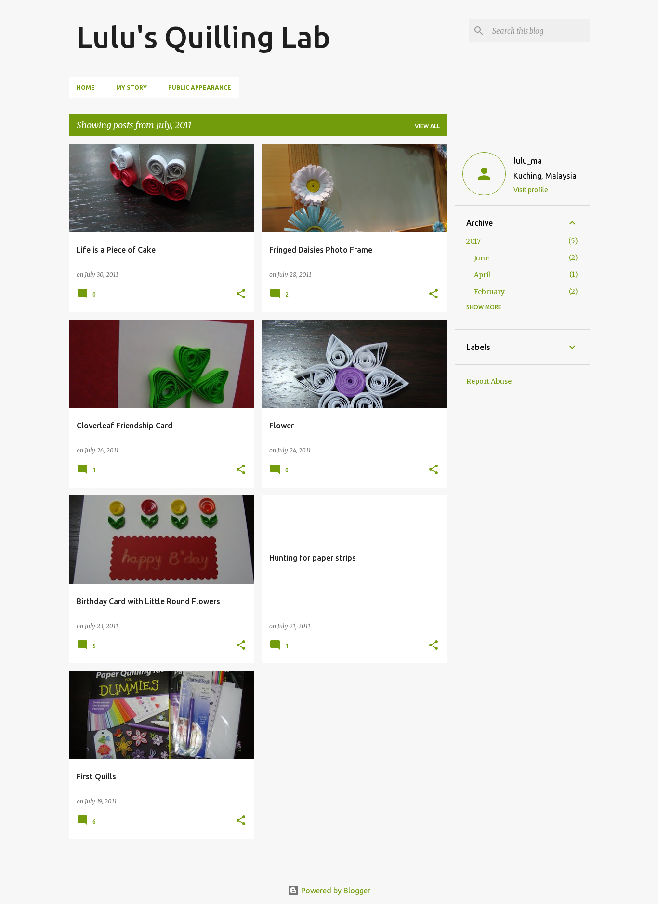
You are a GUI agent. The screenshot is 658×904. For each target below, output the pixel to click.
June (481, 258)
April (482, 275)
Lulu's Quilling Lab (203, 36)
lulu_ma (527, 160)
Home (86, 87)
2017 (473, 241)
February (489, 291)
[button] (241, 294)
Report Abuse (489, 381)
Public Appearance (199, 87)
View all (427, 126)
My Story (131, 87)
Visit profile (530, 190)
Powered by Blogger (334, 890)
